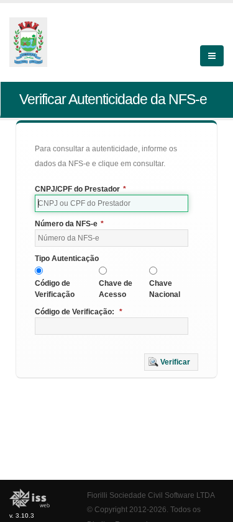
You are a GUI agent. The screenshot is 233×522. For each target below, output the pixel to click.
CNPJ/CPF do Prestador (80, 189)
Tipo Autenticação (67, 258)
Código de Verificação (55, 289)
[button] (171, 362)
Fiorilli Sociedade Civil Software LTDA (151, 495)
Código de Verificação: (78, 311)
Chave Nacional (164, 289)
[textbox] (111, 203)
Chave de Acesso (115, 289)
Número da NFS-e (69, 223)
